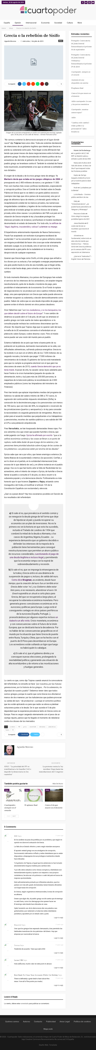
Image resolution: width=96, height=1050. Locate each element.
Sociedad (58, 23)
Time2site (53, 1045)
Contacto (38, 1021)
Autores (26, 1021)
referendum (42, 727)
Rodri (76, 188)
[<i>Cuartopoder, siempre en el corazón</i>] (13, 795)
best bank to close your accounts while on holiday (36, 975)
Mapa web (48, 1029)
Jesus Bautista (79, 223)
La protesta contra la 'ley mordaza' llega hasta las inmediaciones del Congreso (51, 769)
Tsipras (7, 730)
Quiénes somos (12, 1021)
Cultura (70, 23)
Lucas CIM (18, 960)
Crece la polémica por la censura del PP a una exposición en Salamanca (81, 249)
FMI (19, 727)
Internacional (31, 23)
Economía (45, 23)
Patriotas (87, 259)
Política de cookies (82, 1021)
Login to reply (58, 918)
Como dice (22, 580)
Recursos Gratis (79, 213)
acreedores (12, 727)
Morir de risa (83, 197)
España (7, 23)
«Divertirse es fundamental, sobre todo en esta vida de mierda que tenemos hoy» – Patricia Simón (81, 241)
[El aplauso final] (33, 795)
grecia (25, 727)
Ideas (60, 41)
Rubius (76, 163)
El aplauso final (77, 88)
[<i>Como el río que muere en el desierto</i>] (54, 795)
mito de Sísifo (33, 727)
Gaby (76, 201)
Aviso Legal (65, 1021)
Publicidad (51, 1021)
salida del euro (52, 727)
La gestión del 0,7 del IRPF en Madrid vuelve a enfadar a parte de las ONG (81, 156)
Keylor (76, 175)
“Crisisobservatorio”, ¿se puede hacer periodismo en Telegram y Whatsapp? (81, 206)
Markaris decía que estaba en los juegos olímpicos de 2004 (32, 179)
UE (13, 730)
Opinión (18, 23)
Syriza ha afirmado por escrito (39, 435)
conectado (24, 1003)
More (80, 23)
